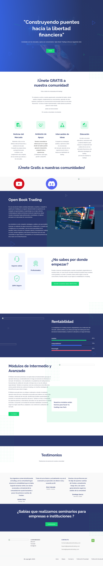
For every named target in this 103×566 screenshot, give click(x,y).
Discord (33, 541)
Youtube (33, 544)
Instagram (33, 546)
